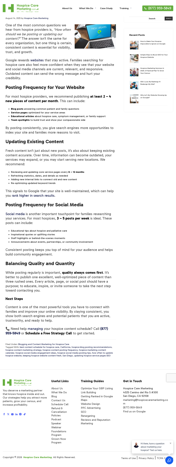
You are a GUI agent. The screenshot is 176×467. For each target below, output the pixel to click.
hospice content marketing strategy (23, 350)
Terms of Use (128, 458)
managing (35, 329)
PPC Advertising (91, 407)
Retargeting (88, 415)
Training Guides (92, 381)
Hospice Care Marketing (37, 457)
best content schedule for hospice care (39, 347)
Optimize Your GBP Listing (97, 388)
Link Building (88, 392)
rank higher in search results (33, 195)
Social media (15, 214)
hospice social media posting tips (74, 353)
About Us (57, 388)
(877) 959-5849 (159, 8)
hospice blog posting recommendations (92, 347)
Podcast (56, 419)
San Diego (68, 355)
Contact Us (58, 400)
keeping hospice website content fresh (42, 355)
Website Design (90, 404)
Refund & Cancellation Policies (59, 412)
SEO (83, 411)
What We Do (59, 392)
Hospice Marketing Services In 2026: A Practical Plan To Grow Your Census (152, 70)
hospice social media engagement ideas (36, 353)
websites (37, 60)
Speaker (56, 423)
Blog (54, 396)
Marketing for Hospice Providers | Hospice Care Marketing (20, 8)
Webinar (56, 427)
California (65, 347)
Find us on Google (134, 411)
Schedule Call (59, 404)
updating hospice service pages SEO (92, 355)
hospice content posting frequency (60, 350)
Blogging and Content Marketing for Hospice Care (43, 344)
